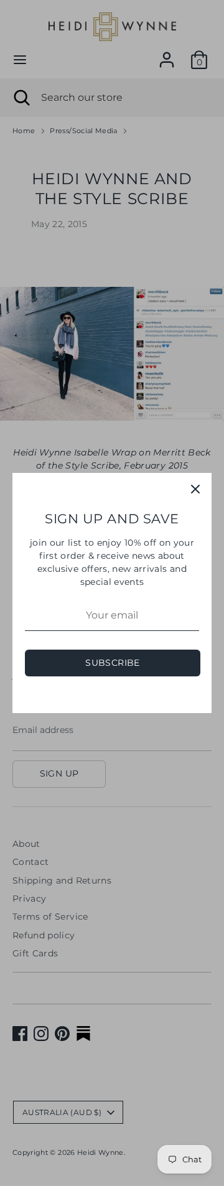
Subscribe (112, 662)
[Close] (195, 489)
